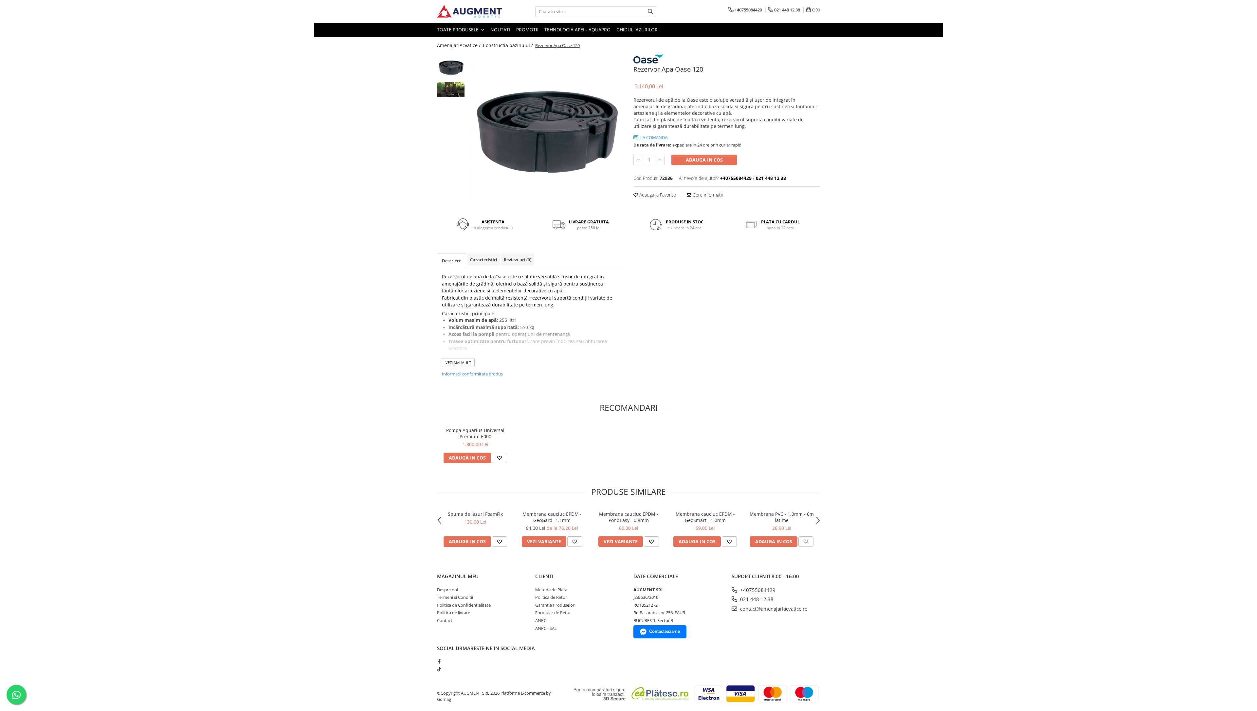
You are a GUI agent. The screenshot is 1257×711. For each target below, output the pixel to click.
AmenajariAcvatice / (459, 45)
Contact (444, 620)
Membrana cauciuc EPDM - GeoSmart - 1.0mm (705, 517)
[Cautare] (650, 11)
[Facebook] (439, 661)
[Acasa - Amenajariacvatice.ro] (469, 11)
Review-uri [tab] (517, 260)
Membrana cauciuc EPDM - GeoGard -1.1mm (552, 517)
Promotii (527, 29)
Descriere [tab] (451, 261)
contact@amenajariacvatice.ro (773, 608)
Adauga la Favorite (657, 195)
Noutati (500, 29)
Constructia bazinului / (508, 45)
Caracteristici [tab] (483, 260)
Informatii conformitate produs (472, 374)
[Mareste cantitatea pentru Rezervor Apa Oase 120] (660, 160)
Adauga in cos (704, 160)
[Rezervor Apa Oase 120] (546, 131)
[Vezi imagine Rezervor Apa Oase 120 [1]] (451, 89)
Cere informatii (707, 195)
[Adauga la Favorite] (499, 458)
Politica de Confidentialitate (464, 605)
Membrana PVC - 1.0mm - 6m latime (782, 517)
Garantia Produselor (554, 605)
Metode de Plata (551, 590)
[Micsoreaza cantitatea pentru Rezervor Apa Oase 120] (638, 160)
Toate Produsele (458, 29)
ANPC (540, 620)
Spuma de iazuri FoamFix (475, 514)
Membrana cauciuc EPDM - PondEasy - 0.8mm (628, 517)
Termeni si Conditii (455, 597)
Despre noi (447, 590)
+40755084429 (757, 590)
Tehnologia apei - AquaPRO (577, 29)
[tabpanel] (546, 131)
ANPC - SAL (546, 628)
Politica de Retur (551, 597)
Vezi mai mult (458, 362)
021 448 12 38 (756, 599)
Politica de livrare (453, 613)
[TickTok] (439, 669)
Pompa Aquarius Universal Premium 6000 (475, 433)
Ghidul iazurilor (637, 29)
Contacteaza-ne (664, 631)
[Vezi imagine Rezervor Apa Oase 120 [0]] (451, 67)
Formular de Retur (553, 613)
